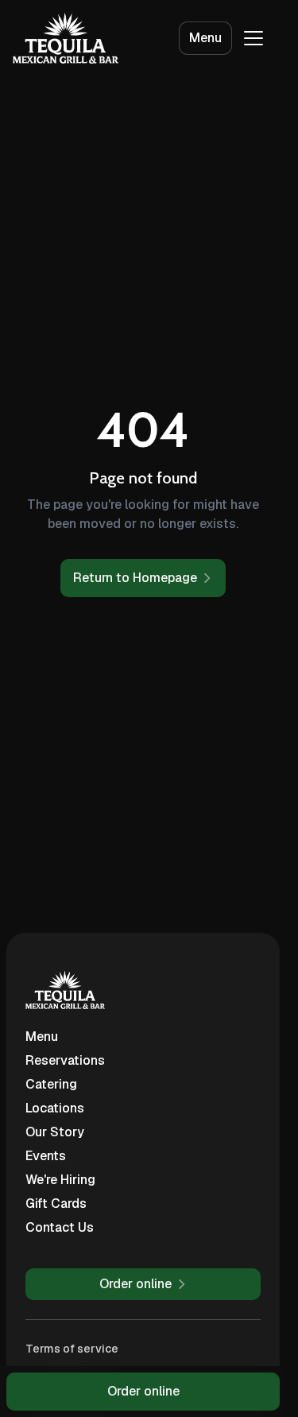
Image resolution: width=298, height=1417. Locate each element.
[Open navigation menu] (253, 38)
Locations (54, 1108)
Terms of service (71, 1348)
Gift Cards (56, 1203)
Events (45, 1155)
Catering (51, 1084)
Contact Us (59, 1227)
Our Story (54, 1132)
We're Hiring (60, 1179)
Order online (143, 1391)
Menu (205, 37)
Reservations (65, 1060)
